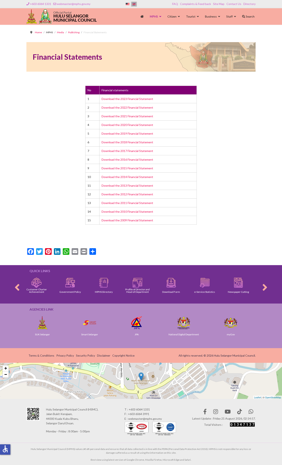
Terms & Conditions (41, 355)
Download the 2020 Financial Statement (127, 125)
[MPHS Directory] (86, 283)
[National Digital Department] (158, 322)
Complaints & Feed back (195, 4)
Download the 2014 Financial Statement (127, 177)
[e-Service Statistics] (187, 283)
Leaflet (257, 397)
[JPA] (111, 322)
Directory (249, 4)
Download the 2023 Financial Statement (127, 99)
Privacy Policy (65, 355)
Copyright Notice (123, 355)
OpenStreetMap (273, 397)
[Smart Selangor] (64, 322)
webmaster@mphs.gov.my (73, 4)
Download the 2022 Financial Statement (127, 107)
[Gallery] (254, 283)
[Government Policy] (52, 283)
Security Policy (85, 355)
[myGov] (205, 322)
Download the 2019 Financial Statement (127, 133)
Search (250, 16)
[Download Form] (153, 283)
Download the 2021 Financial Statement (127, 116)
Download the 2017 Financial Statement (127, 151)
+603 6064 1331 (40, 4)
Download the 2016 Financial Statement (127, 159)
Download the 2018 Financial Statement (127, 142)
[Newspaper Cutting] (220, 283)
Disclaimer (103, 355)
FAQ (175, 4)
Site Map (218, 4)
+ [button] (5, 368)
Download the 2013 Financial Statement (127, 185)
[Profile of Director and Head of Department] (119, 283)
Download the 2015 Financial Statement (127, 168)
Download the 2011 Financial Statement (127, 203)
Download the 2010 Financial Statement (127, 211)
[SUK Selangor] (252, 322)
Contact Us (233, 4)
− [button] (5, 374)
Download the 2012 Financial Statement (127, 194)
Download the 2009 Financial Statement (127, 220)
